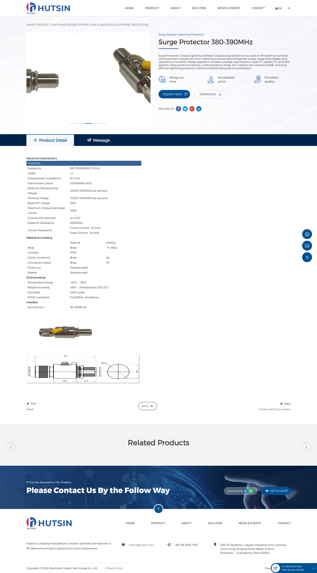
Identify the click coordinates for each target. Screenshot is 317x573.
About (175, 8)
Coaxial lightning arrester (275, 409)
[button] (73, 123)
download (208, 94)
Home (129, 8)
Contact (258, 8)
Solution (199, 8)
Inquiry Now (172, 94)
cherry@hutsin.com (141, 544)
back (145, 406)
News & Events (229, 8)
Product (152, 8)
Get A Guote (278, 490)
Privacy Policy (114, 568)
